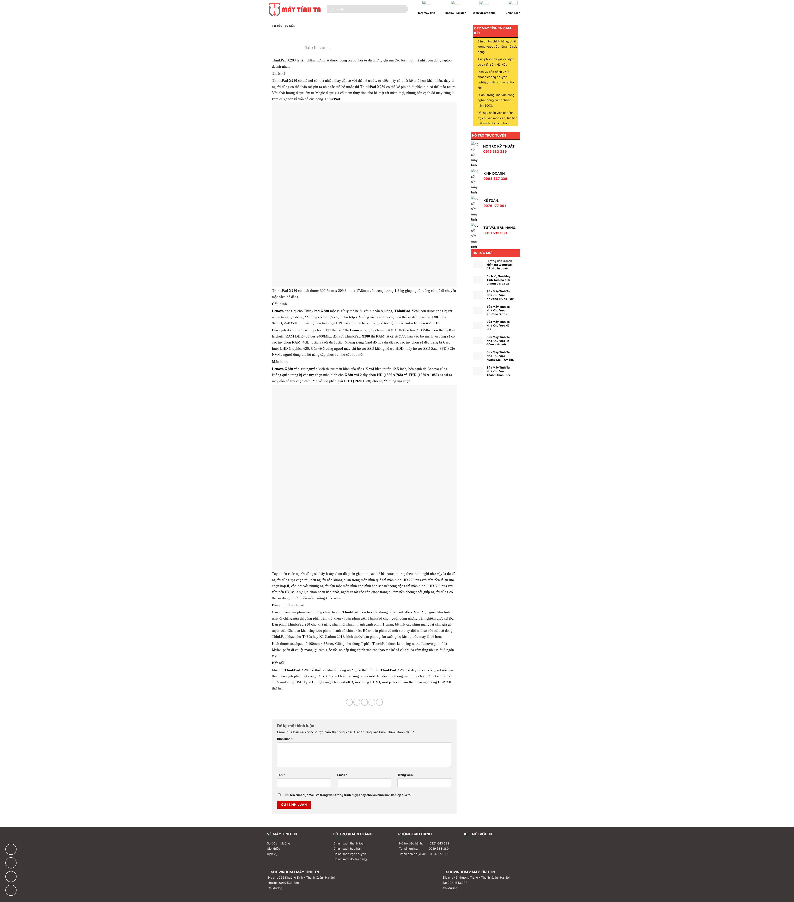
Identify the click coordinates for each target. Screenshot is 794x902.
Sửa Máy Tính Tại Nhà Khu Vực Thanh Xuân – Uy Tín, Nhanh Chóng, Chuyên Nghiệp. (500, 375)
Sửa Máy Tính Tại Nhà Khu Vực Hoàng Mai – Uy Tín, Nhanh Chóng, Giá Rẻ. (500, 360)
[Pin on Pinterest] (371, 702)
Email (342, 775)
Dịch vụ (272, 854)
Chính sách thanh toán (349, 843)
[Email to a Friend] (364, 702)
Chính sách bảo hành (348, 848)
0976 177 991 (439, 854)
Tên (281, 775)
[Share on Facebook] (349, 702)
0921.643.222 (457, 882)
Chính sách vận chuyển (349, 854)
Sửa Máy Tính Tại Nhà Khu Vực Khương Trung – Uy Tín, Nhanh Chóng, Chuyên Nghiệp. (500, 299)
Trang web (405, 775)
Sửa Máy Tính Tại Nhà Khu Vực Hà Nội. (499, 325)
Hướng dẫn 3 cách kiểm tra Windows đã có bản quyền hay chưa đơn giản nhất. (500, 268)
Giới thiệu (273, 848)
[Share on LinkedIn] (379, 702)
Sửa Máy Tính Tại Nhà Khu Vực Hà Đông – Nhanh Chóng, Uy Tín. (499, 342)
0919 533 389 (439, 848)
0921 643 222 (439, 843)
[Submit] (402, 9)
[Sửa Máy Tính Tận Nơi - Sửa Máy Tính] (295, 9)
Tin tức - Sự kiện (283, 25)
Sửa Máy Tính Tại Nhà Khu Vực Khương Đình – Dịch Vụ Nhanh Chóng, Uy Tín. (499, 314)
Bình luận (285, 739)
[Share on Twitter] (356, 702)
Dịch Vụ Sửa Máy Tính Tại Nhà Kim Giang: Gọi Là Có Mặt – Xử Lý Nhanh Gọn (499, 284)
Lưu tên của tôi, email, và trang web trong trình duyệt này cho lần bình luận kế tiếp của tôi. (348, 795)
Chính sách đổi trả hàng (350, 859)
